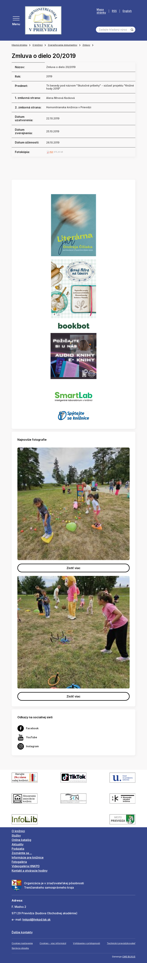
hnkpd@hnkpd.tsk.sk (36, 919)
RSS (114, 11)
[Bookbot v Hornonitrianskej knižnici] (73, 325)
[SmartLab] (73, 394)
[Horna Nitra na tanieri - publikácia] (73, 288)
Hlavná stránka (19, 45)
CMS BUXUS (128, 956)
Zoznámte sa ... (22, 853)
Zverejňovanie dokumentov (62, 45)
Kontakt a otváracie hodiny (30, 870)
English (127, 11)
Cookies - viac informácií (53, 943)
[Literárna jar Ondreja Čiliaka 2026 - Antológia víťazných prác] (73, 225)
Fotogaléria (19, 862)
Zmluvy (86, 45)
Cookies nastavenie (22, 943)
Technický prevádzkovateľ (121, 943)
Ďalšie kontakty (22, 932)
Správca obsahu (20, 948)
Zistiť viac (73, 568)
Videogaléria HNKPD (26, 866)
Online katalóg (21, 840)
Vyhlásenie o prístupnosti (86, 943)
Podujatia (18, 848)
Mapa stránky (101, 11)
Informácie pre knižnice (28, 857)
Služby (16, 835)
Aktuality (17, 844)
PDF (51, 152)
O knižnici (37, 45)
